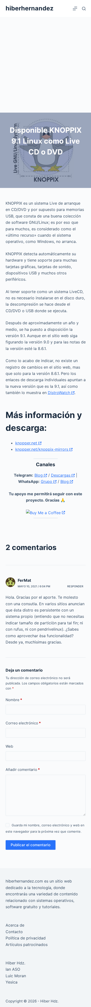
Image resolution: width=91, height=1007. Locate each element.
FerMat (24, 580)
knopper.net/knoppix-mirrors (42, 449)
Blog (39, 475)
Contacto (14, 931)
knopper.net (26, 443)
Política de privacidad (26, 938)
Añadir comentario (23, 769)
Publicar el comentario (30, 845)
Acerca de (15, 925)
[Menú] (75, 8)
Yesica (11, 982)
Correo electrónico (23, 723)
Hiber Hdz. (15, 963)
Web (9, 746)
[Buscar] (84, 8)
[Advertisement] (45, 64)
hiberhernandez (29, 8)
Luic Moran (16, 975)
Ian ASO (13, 969)
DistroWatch (59, 392)
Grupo (47, 481)
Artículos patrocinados (27, 944)
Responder (75, 586)
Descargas (61, 475)
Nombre (14, 699)
